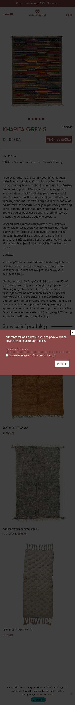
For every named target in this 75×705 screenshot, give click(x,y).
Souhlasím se (32, 355)
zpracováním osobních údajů (39, 355)
